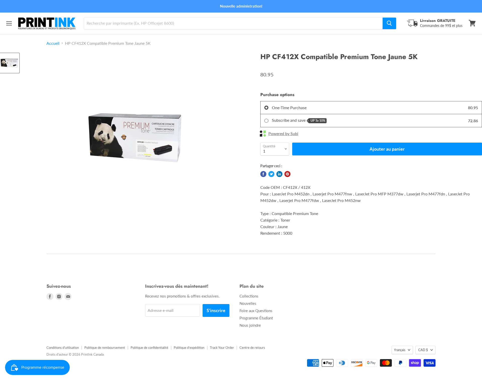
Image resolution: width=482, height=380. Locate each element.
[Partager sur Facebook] (263, 174)
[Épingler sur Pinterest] (287, 174)
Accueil (52, 43)
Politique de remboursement (104, 348)
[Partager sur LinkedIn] (279, 174)
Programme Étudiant (256, 318)
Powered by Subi (283, 133)
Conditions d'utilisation (62, 348)
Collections (248, 296)
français (399, 350)
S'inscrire (216, 310)
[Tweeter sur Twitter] (271, 174)
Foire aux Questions (255, 310)
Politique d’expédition (189, 348)
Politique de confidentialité (149, 348)
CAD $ (423, 350)
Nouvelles (247, 303)
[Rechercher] (389, 23)
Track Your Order (222, 348)
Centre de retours (252, 348)
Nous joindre (250, 325)
